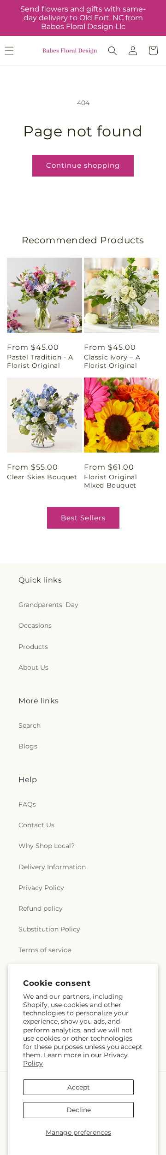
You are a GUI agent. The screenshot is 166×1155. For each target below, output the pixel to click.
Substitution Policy (49, 929)
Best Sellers (83, 517)
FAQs (27, 804)
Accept (78, 1087)
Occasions (35, 625)
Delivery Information (52, 867)
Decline (78, 1110)
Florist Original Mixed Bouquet (110, 481)
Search (29, 725)
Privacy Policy (41, 888)
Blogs (27, 746)
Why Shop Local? (46, 846)
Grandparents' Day (48, 605)
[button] (112, 51)
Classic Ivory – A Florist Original (112, 361)
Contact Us (36, 825)
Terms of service (44, 950)
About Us (33, 667)
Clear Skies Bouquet (42, 477)
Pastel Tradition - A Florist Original (40, 361)
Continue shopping (83, 165)
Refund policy (40, 908)
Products (33, 646)
